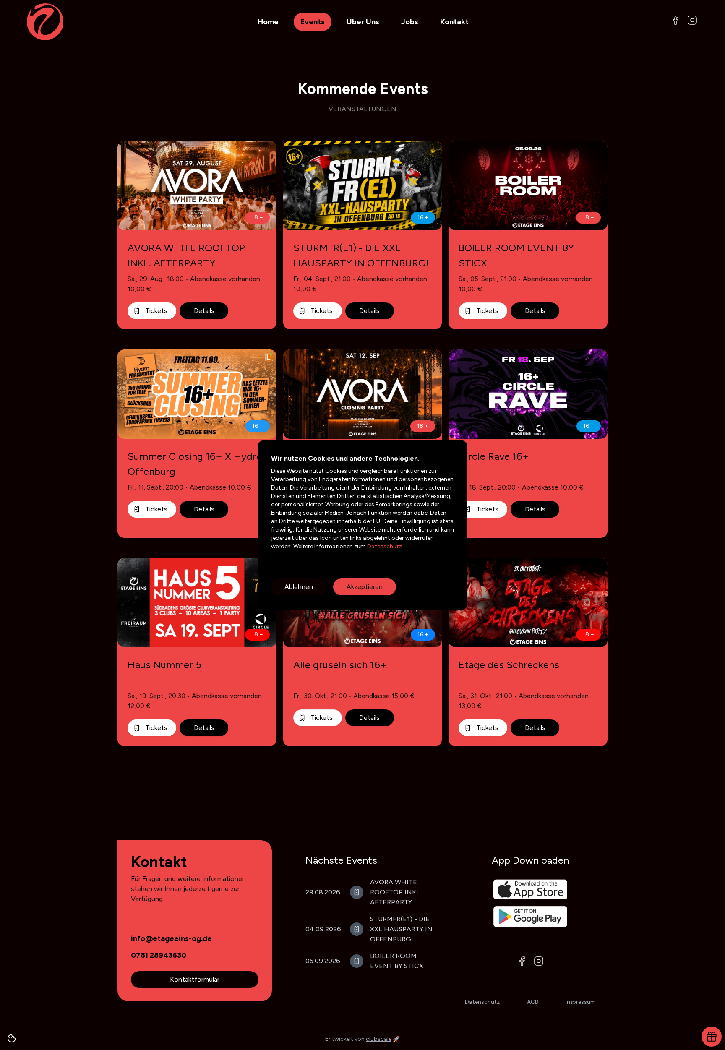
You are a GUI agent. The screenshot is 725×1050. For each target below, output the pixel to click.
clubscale (378, 1038)
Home (268, 21)
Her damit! (588, 1028)
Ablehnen (298, 587)
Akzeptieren (365, 587)
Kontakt (454, 21)
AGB (532, 1002)
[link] (171, 938)
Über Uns (363, 21)
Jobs (409, 21)
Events (312, 21)
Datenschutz (384, 546)
